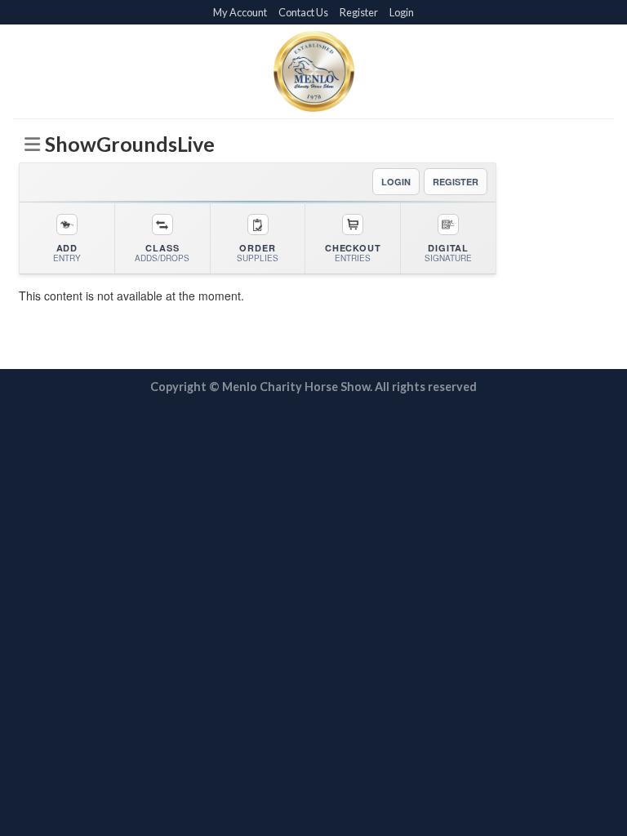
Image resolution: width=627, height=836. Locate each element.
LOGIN (396, 182)
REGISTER (455, 182)
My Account (240, 12)
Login (401, 12)
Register (359, 12)
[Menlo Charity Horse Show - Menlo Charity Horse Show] (313, 71)
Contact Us (303, 12)
